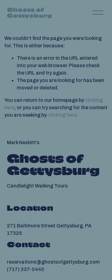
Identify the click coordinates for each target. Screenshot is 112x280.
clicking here (62, 115)
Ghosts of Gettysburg (29, 12)
